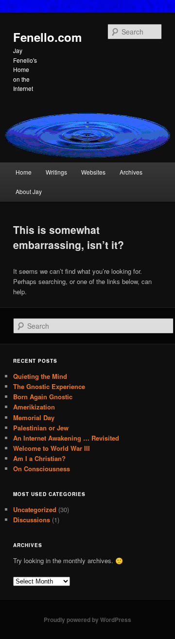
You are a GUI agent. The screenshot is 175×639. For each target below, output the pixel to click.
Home (24, 172)
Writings (56, 172)
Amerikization (34, 406)
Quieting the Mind (40, 376)
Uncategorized (34, 509)
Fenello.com (47, 37)
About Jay (29, 191)
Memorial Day (33, 417)
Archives (131, 172)
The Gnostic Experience (49, 386)
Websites (93, 172)
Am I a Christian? (39, 458)
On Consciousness (41, 468)
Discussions (31, 519)
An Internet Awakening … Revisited (66, 438)
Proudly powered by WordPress (87, 619)
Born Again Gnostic (42, 396)
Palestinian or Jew (41, 427)
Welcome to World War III (51, 448)
